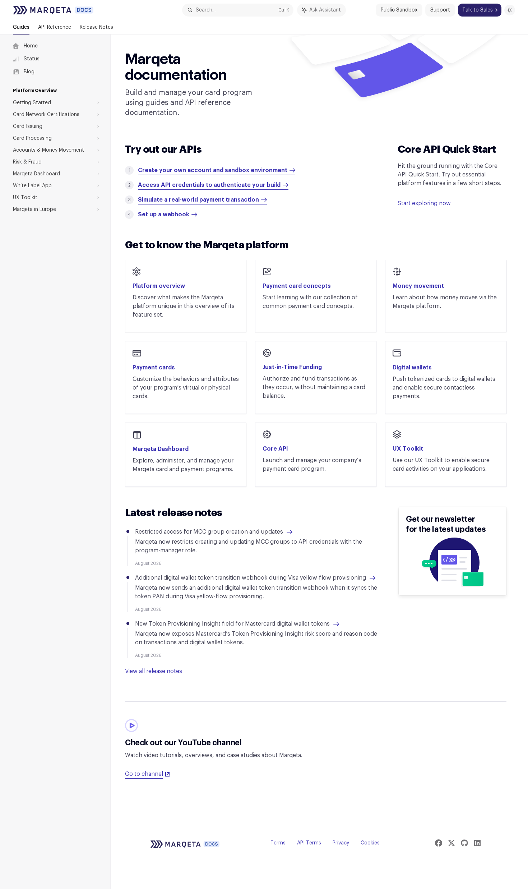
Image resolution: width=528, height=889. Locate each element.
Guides (21, 27)
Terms (278, 843)
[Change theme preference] (509, 10)
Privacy (341, 843)
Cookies (370, 843)
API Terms (309, 843)
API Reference (54, 27)
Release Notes (96, 27)
